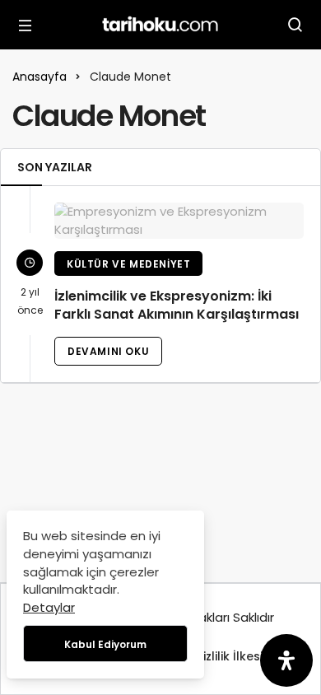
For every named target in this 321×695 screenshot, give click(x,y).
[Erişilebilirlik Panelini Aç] (286, 660)
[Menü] (25, 25)
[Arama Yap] (295, 25)
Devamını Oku (108, 351)
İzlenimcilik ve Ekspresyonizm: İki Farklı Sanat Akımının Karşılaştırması (176, 305)
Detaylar (49, 607)
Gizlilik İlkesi (228, 656)
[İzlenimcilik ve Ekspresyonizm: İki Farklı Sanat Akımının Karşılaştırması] (179, 221)
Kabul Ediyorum (105, 644)
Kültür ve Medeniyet (128, 264)
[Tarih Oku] (160, 23)
